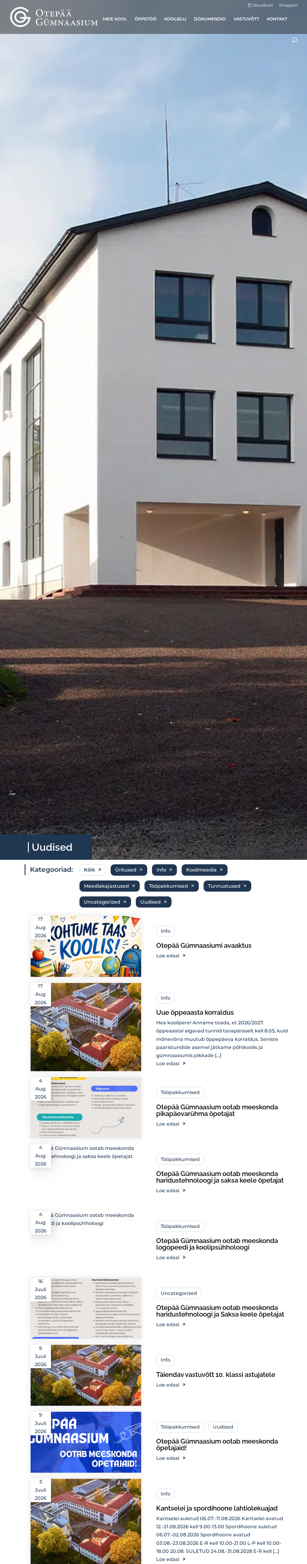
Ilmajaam (288, 5)
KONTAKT (277, 19)
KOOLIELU (175, 19)
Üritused (125, 870)
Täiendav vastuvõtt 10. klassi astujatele (215, 1374)
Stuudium (263, 5)
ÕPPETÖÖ (145, 19)
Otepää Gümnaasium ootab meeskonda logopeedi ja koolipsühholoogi (217, 1244)
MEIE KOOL (115, 19)
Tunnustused (224, 886)
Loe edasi (167, 956)
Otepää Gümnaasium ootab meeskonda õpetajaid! (217, 1444)
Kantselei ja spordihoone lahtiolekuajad (217, 1508)
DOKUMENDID (210, 19)
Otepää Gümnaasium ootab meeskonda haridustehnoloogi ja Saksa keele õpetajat (220, 1311)
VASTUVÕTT (246, 19)
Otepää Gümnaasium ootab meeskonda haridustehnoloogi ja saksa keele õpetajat (220, 1177)
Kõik (89, 870)
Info (161, 870)
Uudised (150, 902)
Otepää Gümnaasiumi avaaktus (204, 945)
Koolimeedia (201, 870)
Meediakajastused (106, 886)
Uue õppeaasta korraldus (195, 1012)
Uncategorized (102, 902)
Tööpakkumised (168, 886)
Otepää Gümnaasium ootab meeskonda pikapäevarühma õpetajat (217, 1110)
